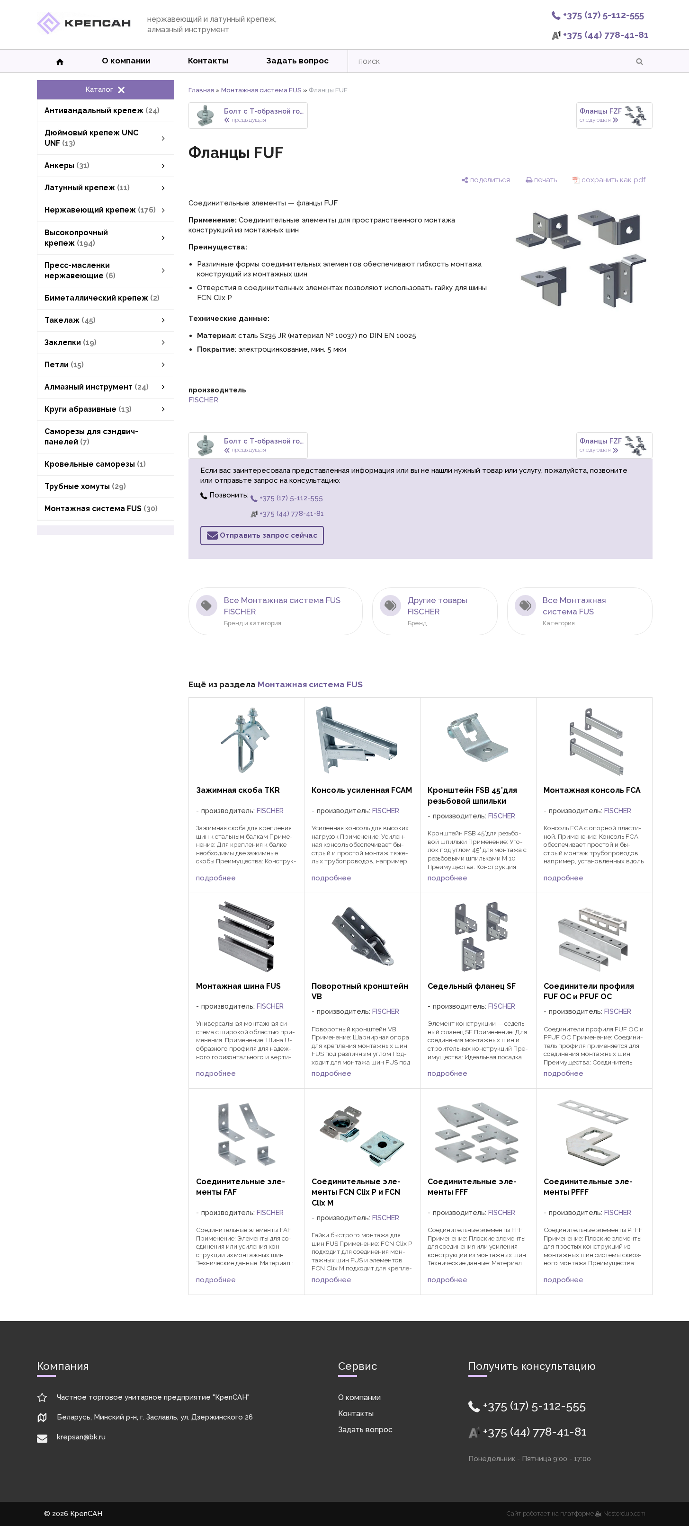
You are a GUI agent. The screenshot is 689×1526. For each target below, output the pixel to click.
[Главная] (84, 32)
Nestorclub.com (624, 1513)
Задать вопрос (297, 60)
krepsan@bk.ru (81, 1437)
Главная (201, 90)
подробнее (216, 878)
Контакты (208, 60)
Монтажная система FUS (261, 90)
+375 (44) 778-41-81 (605, 34)
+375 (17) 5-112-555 (602, 14)
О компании (126, 60)
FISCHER (203, 400)
